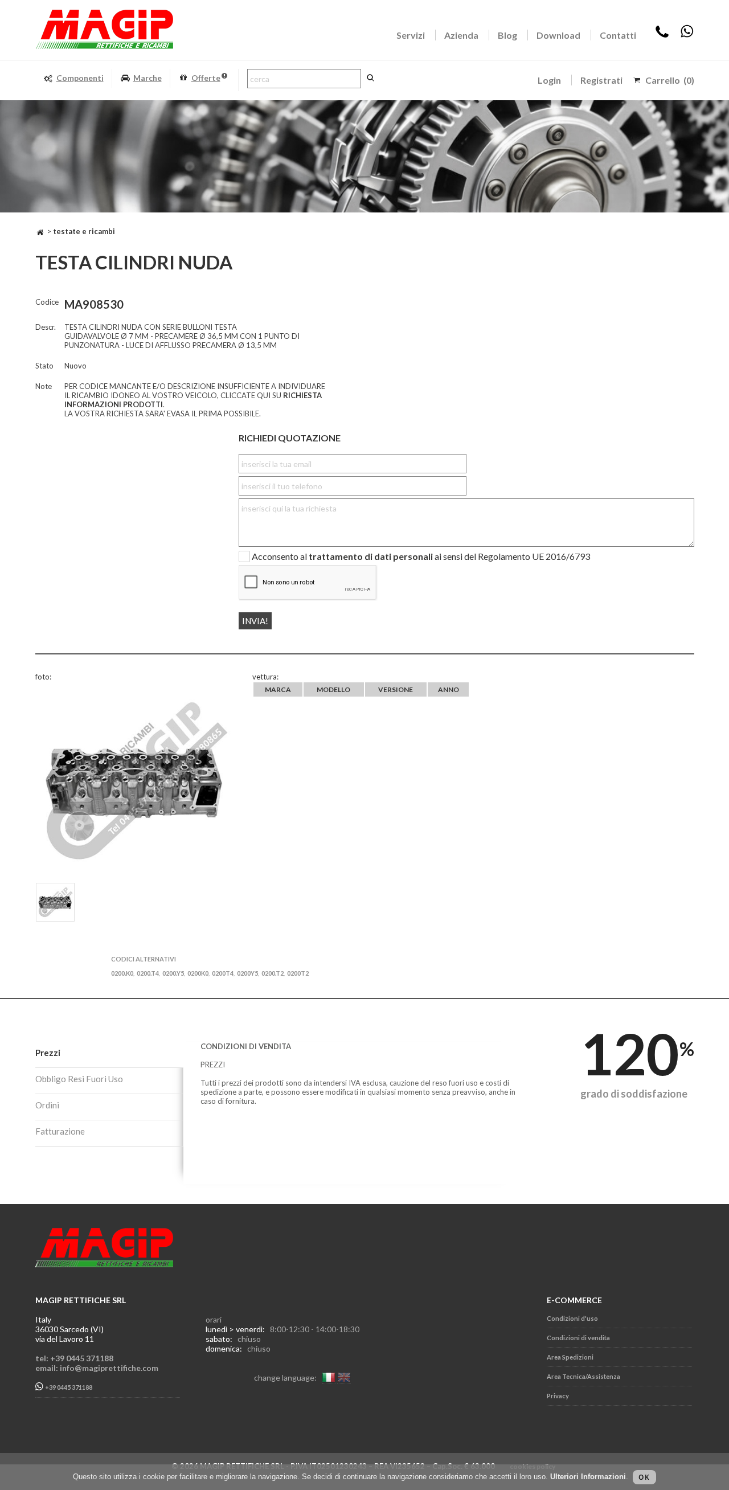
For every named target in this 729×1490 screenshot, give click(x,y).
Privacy (558, 1395)
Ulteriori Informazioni (588, 1476)
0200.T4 (148, 973)
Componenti (80, 78)
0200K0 (197, 973)
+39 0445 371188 (68, 1387)
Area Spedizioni (570, 1357)
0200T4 (223, 973)
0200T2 (298, 973)
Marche (147, 78)
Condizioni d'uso (572, 1318)
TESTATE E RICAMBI (84, 231)
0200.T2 (272, 973)
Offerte (205, 78)
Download (558, 35)
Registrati (601, 80)
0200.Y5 (173, 973)
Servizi (410, 35)
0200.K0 (122, 973)
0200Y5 (247, 973)
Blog (507, 35)
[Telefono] (662, 35)
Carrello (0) (669, 80)
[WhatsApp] (686, 35)
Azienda (461, 35)
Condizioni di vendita (578, 1337)
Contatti (618, 35)
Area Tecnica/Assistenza (583, 1376)
